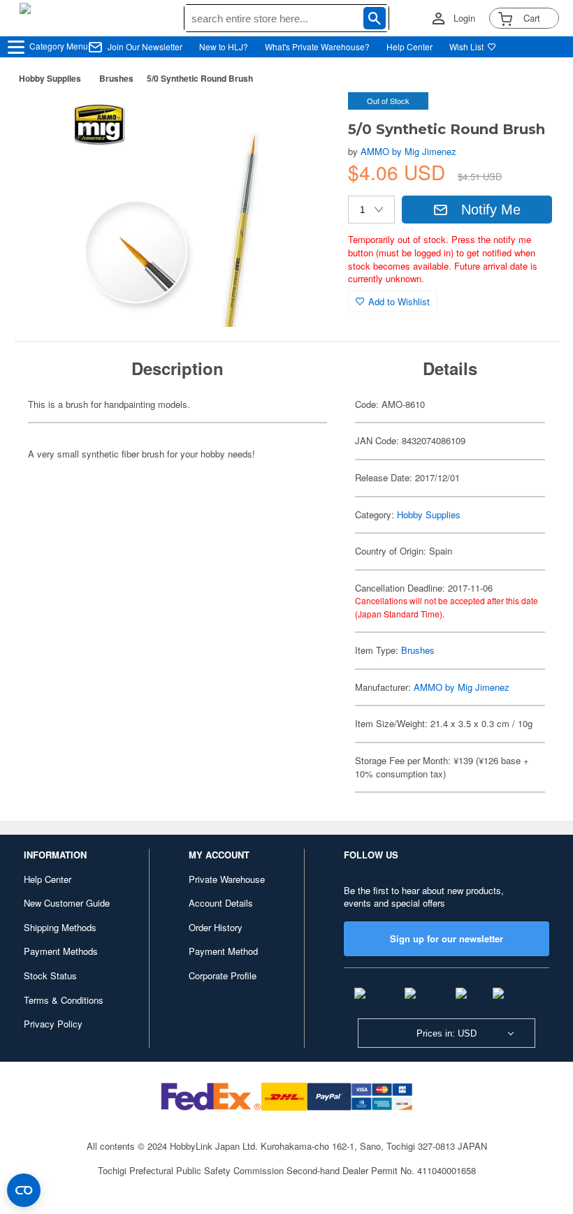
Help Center (409, 46)
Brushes (116, 78)
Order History (215, 927)
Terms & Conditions (63, 1000)
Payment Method (223, 951)
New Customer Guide (67, 902)
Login (464, 18)
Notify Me (491, 209)
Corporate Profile (222, 975)
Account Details (221, 902)
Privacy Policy (53, 1023)
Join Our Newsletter (145, 46)
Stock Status (50, 975)
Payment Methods (61, 951)
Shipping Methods (60, 927)
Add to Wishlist (399, 301)
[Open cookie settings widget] (24, 1190)
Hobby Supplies (50, 78)
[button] (308, 117)
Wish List (466, 46)
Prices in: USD (446, 1033)
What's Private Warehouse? (317, 46)
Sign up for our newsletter (446, 938)
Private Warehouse (227, 879)
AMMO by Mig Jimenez (408, 151)
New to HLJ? (223, 46)
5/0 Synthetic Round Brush (200, 78)
